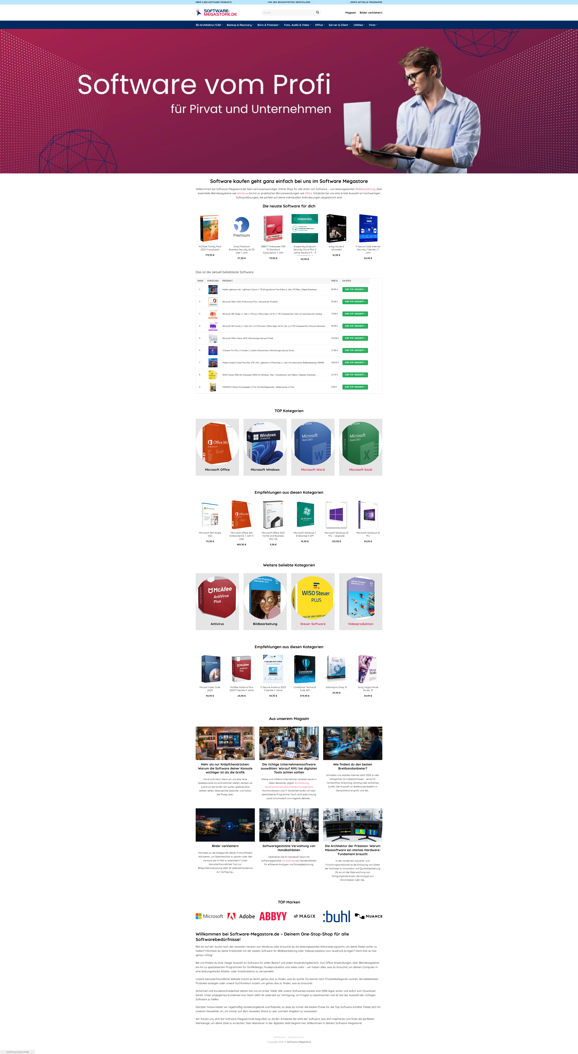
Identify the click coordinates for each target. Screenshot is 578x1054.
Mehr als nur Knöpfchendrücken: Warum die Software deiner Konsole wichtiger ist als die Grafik (225, 768)
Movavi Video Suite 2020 (210, 689)
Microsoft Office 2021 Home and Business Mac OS (273, 535)
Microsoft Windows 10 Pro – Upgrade (336, 534)
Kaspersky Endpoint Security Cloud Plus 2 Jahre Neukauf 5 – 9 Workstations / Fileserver (305, 252)
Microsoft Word (313, 469)
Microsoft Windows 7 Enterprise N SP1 (305, 534)
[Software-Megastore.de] (216, 12)
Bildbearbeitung (365, 189)
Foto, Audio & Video (296, 24)
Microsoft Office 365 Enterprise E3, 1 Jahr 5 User (241, 535)
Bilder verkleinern (371, 12)
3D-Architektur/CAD (208, 24)
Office (319, 24)
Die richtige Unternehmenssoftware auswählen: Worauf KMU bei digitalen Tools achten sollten (289, 768)
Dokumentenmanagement (298, 786)
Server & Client (338, 24)
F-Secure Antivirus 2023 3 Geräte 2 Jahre (273, 689)
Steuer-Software (313, 624)
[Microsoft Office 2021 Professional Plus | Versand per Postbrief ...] (213, 301)
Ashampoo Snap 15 (336, 687)
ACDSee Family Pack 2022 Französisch (210, 248)
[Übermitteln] (317, 12)
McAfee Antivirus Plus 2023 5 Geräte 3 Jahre (242, 689)
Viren (372, 24)
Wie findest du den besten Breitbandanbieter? (352, 766)
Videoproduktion (360, 624)
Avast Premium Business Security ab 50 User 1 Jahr (241, 249)
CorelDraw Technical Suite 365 (305, 689)
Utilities (358, 24)
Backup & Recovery (239, 24)
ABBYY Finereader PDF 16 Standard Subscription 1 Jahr (273, 249)
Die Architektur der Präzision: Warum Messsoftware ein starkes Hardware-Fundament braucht (353, 850)
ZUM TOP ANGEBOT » (355, 289)
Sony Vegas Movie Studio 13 (368, 689)
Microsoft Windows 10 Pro (368, 534)
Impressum (280, 1037)
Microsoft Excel (360, 469)
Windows (242, 193)
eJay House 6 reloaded (336, 248)
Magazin (350, 12)
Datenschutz (296, 1037)
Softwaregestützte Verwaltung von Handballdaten (289, 848)
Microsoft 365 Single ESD (210, 534)
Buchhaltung (302, 782)
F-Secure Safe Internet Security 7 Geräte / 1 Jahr (368, 249)
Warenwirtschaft (274, 786)
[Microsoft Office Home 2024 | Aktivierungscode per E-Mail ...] (213, 338)
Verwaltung (288, 860)
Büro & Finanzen (268, 24)
